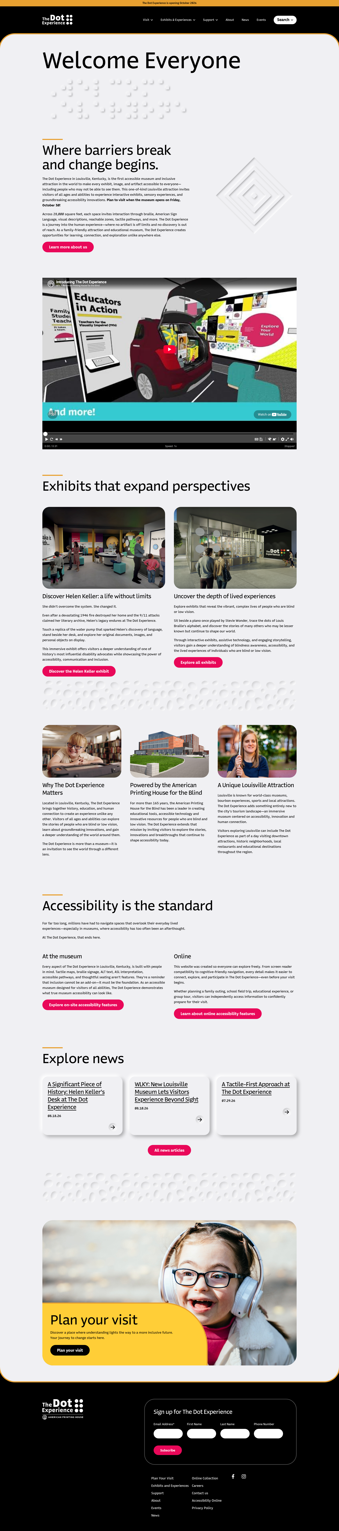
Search (283, 20)
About (230, 20)
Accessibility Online (207, 1501)
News (245, 20)
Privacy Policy (202, 1508)
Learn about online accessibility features (218, 1014)
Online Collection (205, 1478)
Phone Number (264, 1424)
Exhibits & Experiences (176, 20)
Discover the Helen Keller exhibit (79, 671)
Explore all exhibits (198, 663)
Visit (146, 20)
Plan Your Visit (162, 1478)
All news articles (169, 1150)
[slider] (45, 434)
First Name (194, 1424)
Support (208, 20)
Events (261, 20)
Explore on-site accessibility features (83, 1005)
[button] (47, 439)
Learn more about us (68, 247)
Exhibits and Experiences (170, 1486)
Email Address (164, 1424)
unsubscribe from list (192, 1453)
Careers (197, 1486)
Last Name (227, 1424)
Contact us (200, 1493)
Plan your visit (70, 1350)
